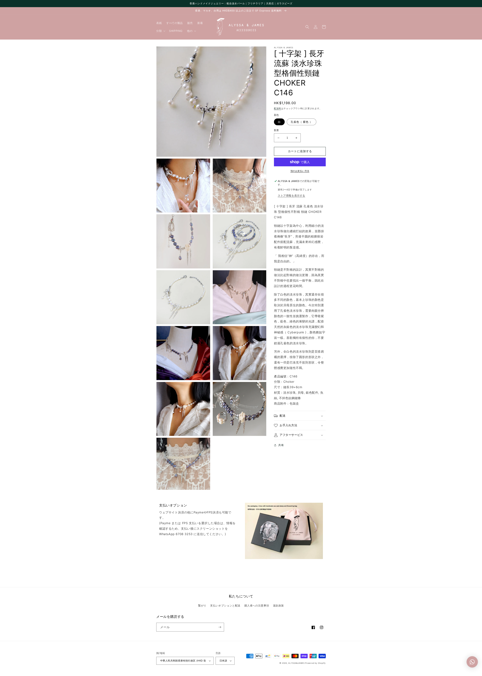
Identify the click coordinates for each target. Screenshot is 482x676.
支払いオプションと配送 (225, 605)
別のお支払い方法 (300, 171)
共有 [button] (281, 445)
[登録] (220, 627)
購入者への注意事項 (256, 605)
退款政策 (278, 605)
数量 (276, 130)
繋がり (202, 605)
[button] (160, 31)
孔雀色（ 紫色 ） (301, 122)
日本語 (223, 660)
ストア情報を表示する (291, 195)
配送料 (277, 108)
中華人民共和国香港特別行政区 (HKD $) (183, 660)
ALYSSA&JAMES (296, 663)
